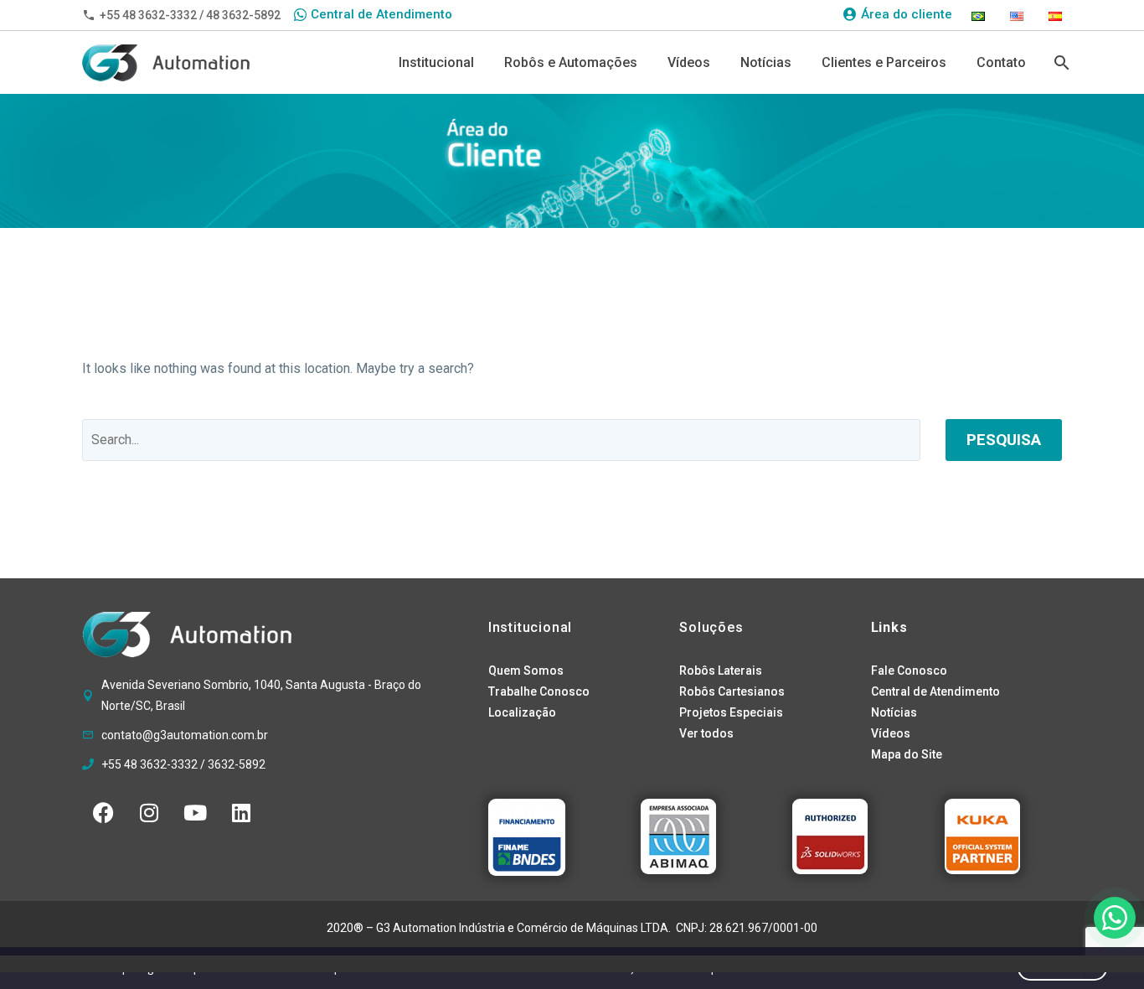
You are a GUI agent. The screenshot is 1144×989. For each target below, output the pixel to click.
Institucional (436, 62)
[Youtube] (195, 813)
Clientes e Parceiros (884, 62)
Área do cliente (906, 14)
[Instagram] (149, 813)
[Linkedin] (241, 813)
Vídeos (688, 62)
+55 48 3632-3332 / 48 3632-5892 (190, 15)
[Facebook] (103, 813)
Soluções (711, 627)
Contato (1001, 62)
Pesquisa (1003, 439)
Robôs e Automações (570, 62)
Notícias (765, 62)
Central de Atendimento (381, 14)
